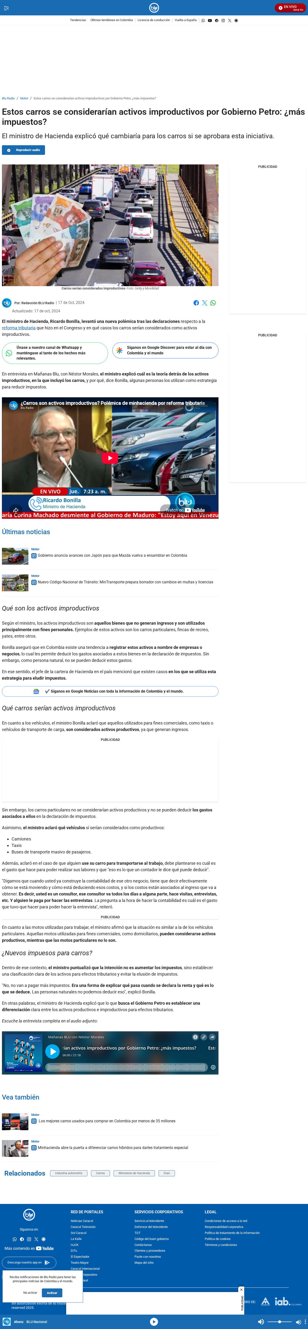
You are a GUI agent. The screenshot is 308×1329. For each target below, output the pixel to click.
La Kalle (76, 1238)
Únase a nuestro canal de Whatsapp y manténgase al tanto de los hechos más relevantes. (51, 353)
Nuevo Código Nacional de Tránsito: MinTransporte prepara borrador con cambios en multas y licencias (125, 582)
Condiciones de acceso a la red (226, 1221)
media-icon (154, 1321)
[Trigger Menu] (6, 8)
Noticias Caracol (82, 1221)
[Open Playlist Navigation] (305, 1321)
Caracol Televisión (83, 1227)
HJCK (74, 1244)
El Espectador (80, 1256)
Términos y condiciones (221, 1244)
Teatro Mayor (80, 1262)
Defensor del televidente (151, 1227)
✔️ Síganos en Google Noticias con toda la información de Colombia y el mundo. (114, 691)
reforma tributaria (19, 327)
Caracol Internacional (85, 1268)
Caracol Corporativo (84, 1274)
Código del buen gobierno (152, 1238)
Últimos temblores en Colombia (111, 20)
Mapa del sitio (144, 1262)
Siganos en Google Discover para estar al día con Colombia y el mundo (169, 350)
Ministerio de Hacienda (134, 1173)
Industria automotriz (68, 1173)
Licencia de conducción (154, 20)
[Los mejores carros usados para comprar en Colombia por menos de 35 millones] (15, 1121)
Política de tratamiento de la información (232, 1233)
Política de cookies (218, 1238)
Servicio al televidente (149, 1221)
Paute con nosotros (148, 1256)
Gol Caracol (78, 1233)
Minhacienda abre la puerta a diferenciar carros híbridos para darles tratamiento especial (113, 1147)
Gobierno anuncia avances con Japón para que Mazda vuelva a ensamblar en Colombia (112, 555)
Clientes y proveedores (150, 1250)
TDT (138, 1233)
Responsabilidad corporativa (224, 1227)
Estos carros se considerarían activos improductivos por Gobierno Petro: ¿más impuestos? (95, 98)
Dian (167, 1173)
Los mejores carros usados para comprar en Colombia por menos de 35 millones (106, 1121)
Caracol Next (79, 1280)
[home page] (154, 8)
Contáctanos (143, 1244)
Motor (24, 98)
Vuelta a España (186, 20)
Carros (100, 1173)
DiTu (74, 1250)
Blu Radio (8, 98)
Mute (261, 1322)
